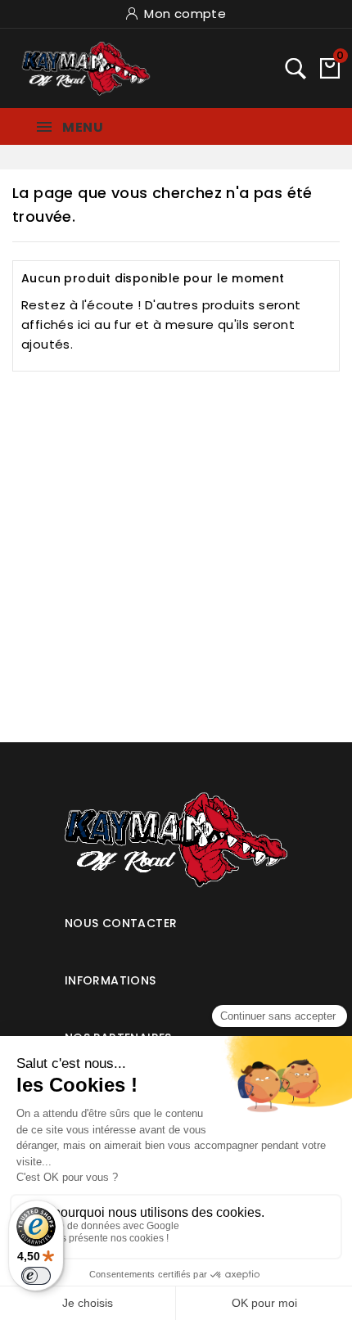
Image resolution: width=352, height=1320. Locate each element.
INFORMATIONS (110, 980)
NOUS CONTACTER (121, 923)
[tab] (176, 916)
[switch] (36, 1276)
